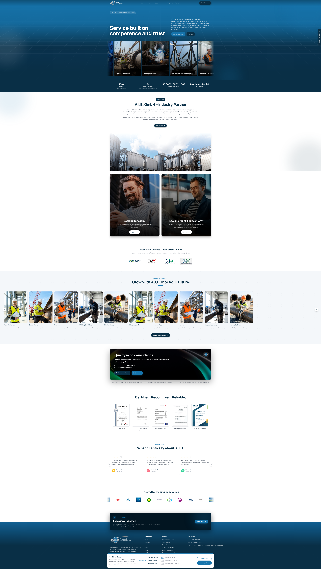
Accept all (204, 563)
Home (146, 539)
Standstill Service (167, 545)
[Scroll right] (316, 309)
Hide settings (142, 560)
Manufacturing (166, 542)
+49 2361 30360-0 (131, 366)
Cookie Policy (116, 564)
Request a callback (123, 373)
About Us (140, 3)
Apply (161, 3)
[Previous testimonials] (109, 464)
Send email (138, 373)
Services (147, 3)
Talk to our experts (319, 38)
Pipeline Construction (168, 547)
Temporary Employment (168, 539)
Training (167, 3)
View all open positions (159, 335)
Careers (191, 34)
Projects (155, 3)
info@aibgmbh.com (126, 367)
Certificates (175, 3)
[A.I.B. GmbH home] (116, 3)
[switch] (162, 558)
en (196, 3)
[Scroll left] (4, 309)
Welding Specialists (167, 550)
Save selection (204, 558)
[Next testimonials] (211, 464)
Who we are (159, 125)
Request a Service (178, 34)
